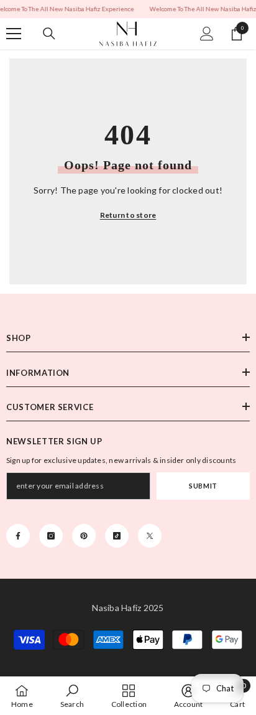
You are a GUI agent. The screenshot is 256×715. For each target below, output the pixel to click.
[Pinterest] (84, 536)
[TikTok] (117, 536)
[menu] (13, 33)
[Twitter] (150, 536)
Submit (203, 486)
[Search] (49, 33)
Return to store (128, 215)
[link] (72, 696)
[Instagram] (51, 536)
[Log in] (207, 33)
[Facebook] (18, 536)
